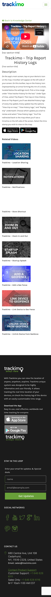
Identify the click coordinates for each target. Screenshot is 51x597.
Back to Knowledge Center (18, 20)
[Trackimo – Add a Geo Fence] (25, 274)
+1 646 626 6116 (30, 579)
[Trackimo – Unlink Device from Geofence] (25, 323)
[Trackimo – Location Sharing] (25, 151)
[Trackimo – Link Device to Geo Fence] (25, 298)
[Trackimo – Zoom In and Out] (25, 225)
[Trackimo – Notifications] (25, 176)
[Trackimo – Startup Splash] (25, 249)
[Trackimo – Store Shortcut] (25, 200)
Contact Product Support (22, 569)
